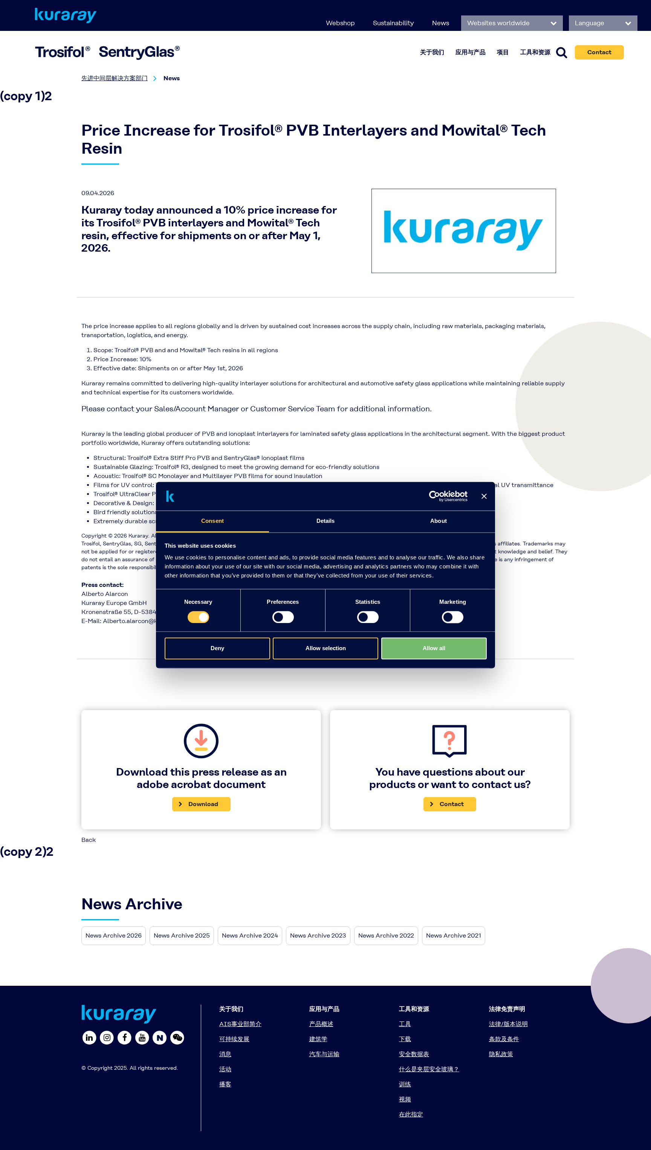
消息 (225, 1054)
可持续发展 (234, 1039)
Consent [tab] (212, 521)
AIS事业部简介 (240, 1024)
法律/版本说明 (508, 1024)
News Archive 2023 (318, 935)
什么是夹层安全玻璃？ (429, 1069)
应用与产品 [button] (470, 52)
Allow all (434, 648)
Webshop (340, 23)
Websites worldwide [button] (499, 23)
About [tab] (438, 521)
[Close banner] (484, 496)
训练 (405, 1084)
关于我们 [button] (432, 52)
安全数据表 (414, 1054)
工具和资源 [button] (535, 52)
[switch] (283, 617)
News (440, 23)
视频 (405, 1099)
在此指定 (411, 1114)
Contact (599, 52)
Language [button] (590, 23)
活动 (225, 1069)
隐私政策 (501, 1054)
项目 (503, 52)
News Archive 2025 (182, 935)
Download (203, 804)
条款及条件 (504, 1039)
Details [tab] (325, 521)
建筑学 (318, 1039)
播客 (225, 1084)
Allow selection (326, 648)
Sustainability (393, 23)
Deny (217, 648)
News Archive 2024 (250, 935)
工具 (405, 1024)
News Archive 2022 (386, 935)
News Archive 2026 (114, 935)
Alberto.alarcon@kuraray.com (146, 621)
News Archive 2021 (453, 935)
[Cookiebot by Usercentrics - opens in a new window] (435, 496)
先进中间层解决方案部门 (114, 78)
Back (88, 839)
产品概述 (321, 1024)
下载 (405, 1039)
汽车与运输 (324, 1054)
